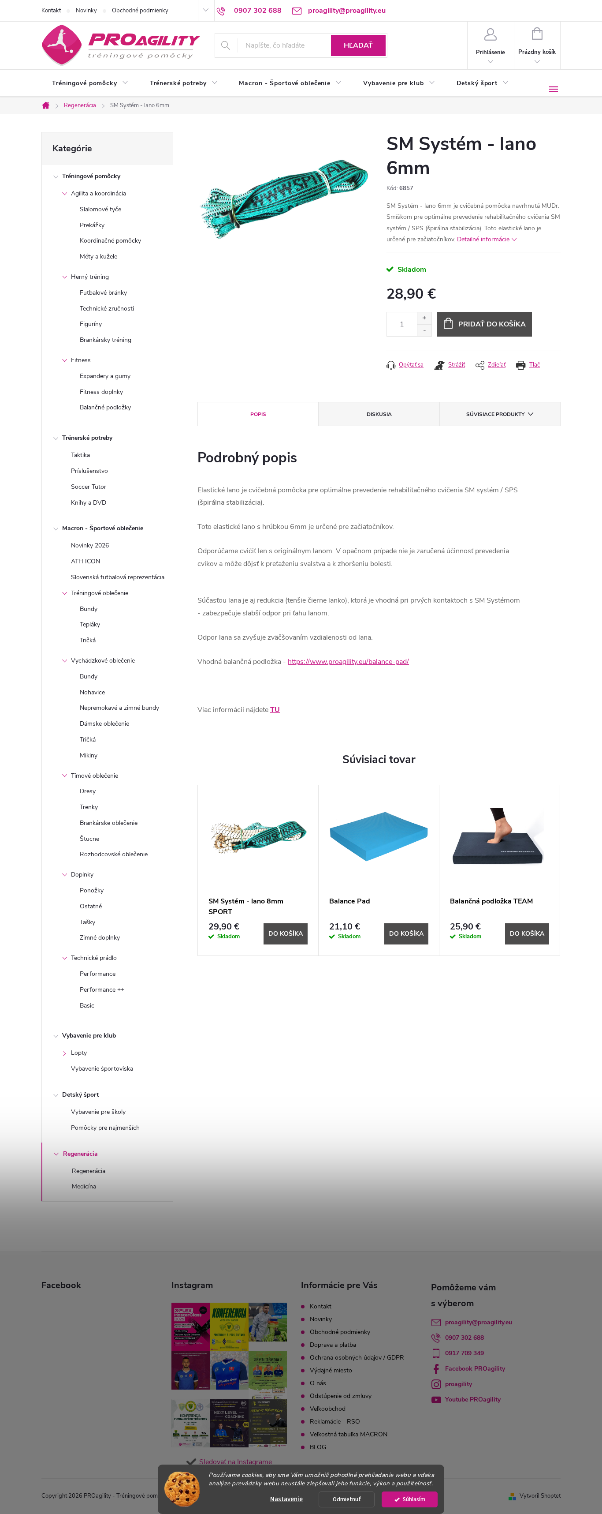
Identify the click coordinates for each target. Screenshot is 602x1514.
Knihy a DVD (88, 502)
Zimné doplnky (100, 937)
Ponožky (92, 890)
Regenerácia (80, 1154)
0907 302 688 (464, 1338)
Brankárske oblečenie (108, 823)
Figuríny (91, 324)
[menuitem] (90, 83)
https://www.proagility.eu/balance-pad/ (348, 662)
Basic (87, 1005)
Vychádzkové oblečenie (103, 660)
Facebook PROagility (475, 1368)
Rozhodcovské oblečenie (114, 854)
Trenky (89, 807)
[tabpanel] (258, 870)
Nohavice (92, 692)
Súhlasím (414, 1499)
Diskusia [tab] (379, 414)
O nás (318, 1383)
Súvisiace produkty (495, 414)
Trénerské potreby (87, 438)
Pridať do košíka (492, 324)
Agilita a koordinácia (98, 193)
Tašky (87, 922)
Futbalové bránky (103, 293)
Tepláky (90, 624)
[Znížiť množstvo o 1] (424, 330)
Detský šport (80, 1095)
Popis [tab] (258, 414)
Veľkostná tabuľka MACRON (348, 1434)
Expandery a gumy (105, 376)
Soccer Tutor (88, 487)
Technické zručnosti (107, 308)
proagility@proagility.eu (478, 1322)
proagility (458, 1384)
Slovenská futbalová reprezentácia (117, 577)
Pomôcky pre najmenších (105, 1128)
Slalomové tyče (100, 209)
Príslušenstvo (89, 471)
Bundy (88, 609)
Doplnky (82, 874)
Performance (97, 974)
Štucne (89, 839)
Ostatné (91, 906)
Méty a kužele (98, 256)
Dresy (88, 791)
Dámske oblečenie (104, 724)
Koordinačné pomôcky (110, 240)
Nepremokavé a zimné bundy (119, 708)
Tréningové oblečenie (99, 593)
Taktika (80, 455)
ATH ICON (85, 561)
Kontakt (51, 11)
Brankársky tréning (105, 340)
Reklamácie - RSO (335, 1421)
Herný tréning (90, 277)
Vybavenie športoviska (102, 1068)
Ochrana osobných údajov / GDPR (357, 1357)
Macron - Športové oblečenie (102, 528)
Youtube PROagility (473, 1399)
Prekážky (92, 225)
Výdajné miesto (331, 1370)
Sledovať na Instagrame (235, 1462)
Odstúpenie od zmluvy (341, 1396)
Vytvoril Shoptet (540, 1496)
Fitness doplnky (101, 392)
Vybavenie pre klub (89, 1035)
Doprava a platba (333, 1345)
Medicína (84, 1186)
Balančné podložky (105, 407)
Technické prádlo (94, 958)
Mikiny (88, 755)
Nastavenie (286, 1499)
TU (275, 710)
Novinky (86, 11)
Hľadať (358, 45)
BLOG (318, 1447)
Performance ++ (102, 990)
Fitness (81, 360)
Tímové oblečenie (94, 776)
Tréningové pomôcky (91, 176)
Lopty (79, 1053)
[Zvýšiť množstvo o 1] (424, 318)
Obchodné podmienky (140, 11)
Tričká (88, 640)
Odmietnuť (347, 1499)
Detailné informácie (483, 239)
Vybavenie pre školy (98, 1112)
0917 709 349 (464, 1353)
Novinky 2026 (90, 545)
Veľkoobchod (328, 1409)
